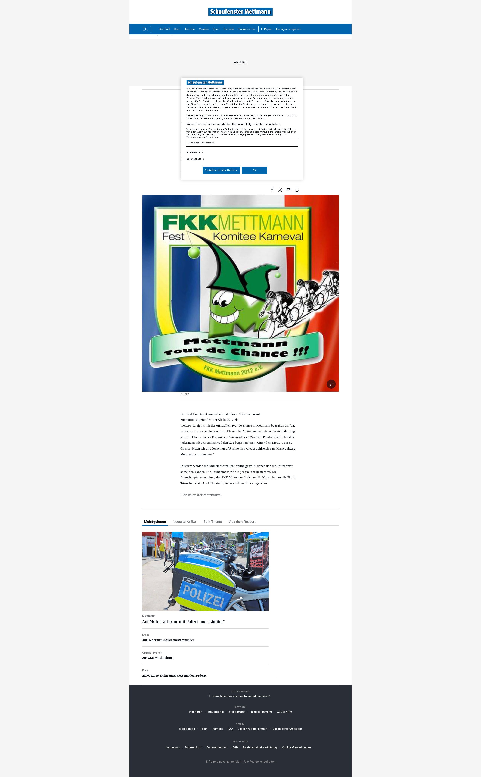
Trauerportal (215, 711)
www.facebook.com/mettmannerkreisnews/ (241, 696)
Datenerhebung (217, 747)
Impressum (173, 747)
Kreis (177, 29)
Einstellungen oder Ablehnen (221, 170)
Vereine (204, 29)
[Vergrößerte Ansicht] (240, 384)
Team (203, 728)
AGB (235, 747)
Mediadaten (187, 728)
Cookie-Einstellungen (296, 747)
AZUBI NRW (284, 711)
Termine (190, 29)
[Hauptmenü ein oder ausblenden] (145, 29)
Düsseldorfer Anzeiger (287, 728)
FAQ (230, 728)
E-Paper (266, 29)
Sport (216, 29)
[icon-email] (288, 189)
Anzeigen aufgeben (288, 29)
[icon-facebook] (272, 189)
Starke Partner (247, 29)
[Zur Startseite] (240, 12)
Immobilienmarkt (261, 711)
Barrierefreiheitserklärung (260, 747)
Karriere (229, 29)
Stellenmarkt (237, 711)
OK (254, 170)
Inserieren (195, 711)
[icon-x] (280, 189)
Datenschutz (193, 747)
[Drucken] (297, 189)
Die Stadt (164, 29)
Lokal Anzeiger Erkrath (252, 728)
